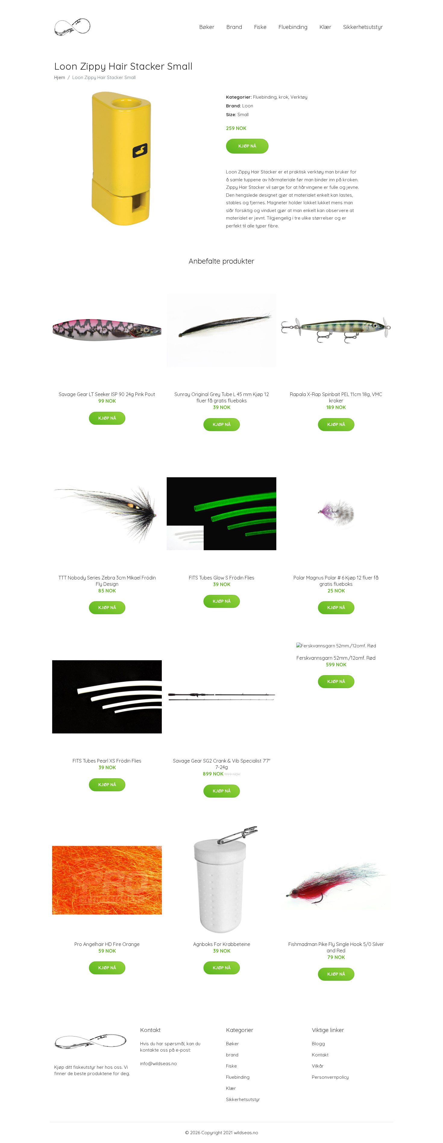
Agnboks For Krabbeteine (221, 944)
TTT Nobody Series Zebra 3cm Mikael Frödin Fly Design (107, 581)
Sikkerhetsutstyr (363, 27)
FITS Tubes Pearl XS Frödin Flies (107, 761)
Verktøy (299, 97)
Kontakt (320, 1055)
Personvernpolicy (330, 1077)
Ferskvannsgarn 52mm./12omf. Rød (336, 658)
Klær (325, 27)
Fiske (260, 27)
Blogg (318, 1043)
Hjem (59, 77)
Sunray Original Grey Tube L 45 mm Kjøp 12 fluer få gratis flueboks (221, 397)
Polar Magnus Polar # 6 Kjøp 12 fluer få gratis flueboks (336, 581)
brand (234, 27)
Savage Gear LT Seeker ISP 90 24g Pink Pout (107, 394)
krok (283, 97)
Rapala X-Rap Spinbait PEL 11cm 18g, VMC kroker (336, 397)
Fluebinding (292, 27)
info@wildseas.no (158, 1063)
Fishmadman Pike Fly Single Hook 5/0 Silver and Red (336, 947)
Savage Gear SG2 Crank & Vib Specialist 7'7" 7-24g (221, 764)
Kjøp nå (247, 146)
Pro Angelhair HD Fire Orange (107, 944)
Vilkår (318, 1066)
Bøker (206, 27)
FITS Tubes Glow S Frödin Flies (221, 578)
